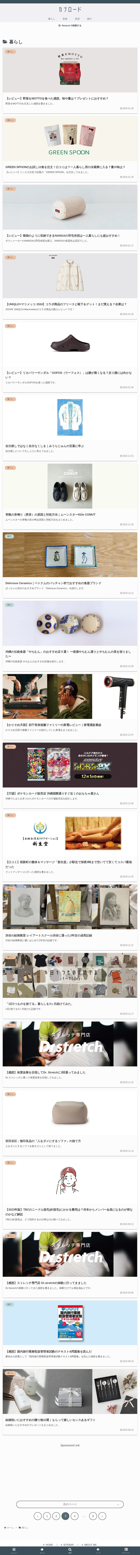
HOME (49, 1544)
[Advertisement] (70, 1472)
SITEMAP (68, 1544)
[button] (129, 864)
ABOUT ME (90, 1544)
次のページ (70, 1504)
